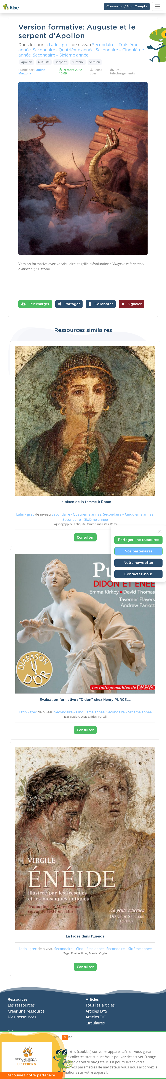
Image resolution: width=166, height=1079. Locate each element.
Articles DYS (96, 1011)
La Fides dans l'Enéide (85, 936)
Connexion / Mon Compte (126, 6)
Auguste (44, 62)
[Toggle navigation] (158, 6)
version (94, 62)
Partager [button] (71, 304)
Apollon (26, 62)
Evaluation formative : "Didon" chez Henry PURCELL (85, 700)
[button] (101, 304)
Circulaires (95, 1023)
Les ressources (21, 1005)
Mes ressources (22, 1017)
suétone (78, 62)
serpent (61, 62)
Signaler (134, 304)
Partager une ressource (138, 540)
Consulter (85, 537)
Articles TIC (96, 1017)
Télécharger (38, 304)
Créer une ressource (26, 1011)
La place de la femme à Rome (85, 502)
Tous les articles (100, 1005)
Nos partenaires (138, 551)
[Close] (160, 531)
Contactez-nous (138, 574)
